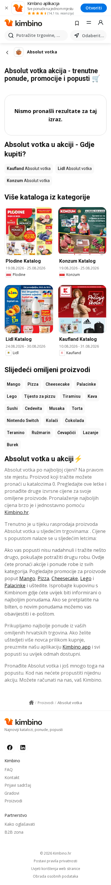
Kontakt (12, 777)
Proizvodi (13, 801)
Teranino (16, 432)
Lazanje (90, 432)
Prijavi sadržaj (17, 785)
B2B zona (13, 832)
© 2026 (55, 853)
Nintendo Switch (23, 420)
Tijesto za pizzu (39, 396)
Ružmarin (41, 432)
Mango (13, 384)
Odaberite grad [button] (93, 35)
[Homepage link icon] (31, 702)
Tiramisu (71, 396)
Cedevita (33, 408)
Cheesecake (58, 384)
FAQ (8, 769)
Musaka (57, 408)
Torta (77, 408)
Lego (12, 396)
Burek (12, 444)
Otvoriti (94, 8)
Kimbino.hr (16, 512)
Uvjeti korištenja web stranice (55, 868)
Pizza (33, 384)
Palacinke (86, 384)
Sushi (12, 408)
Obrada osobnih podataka (55, 876)
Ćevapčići (66, 432)
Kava (92, 396)
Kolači (52, 420)
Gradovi (11, 793)
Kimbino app (76, 647)
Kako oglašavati (19, 824)
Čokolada (74, 420)
